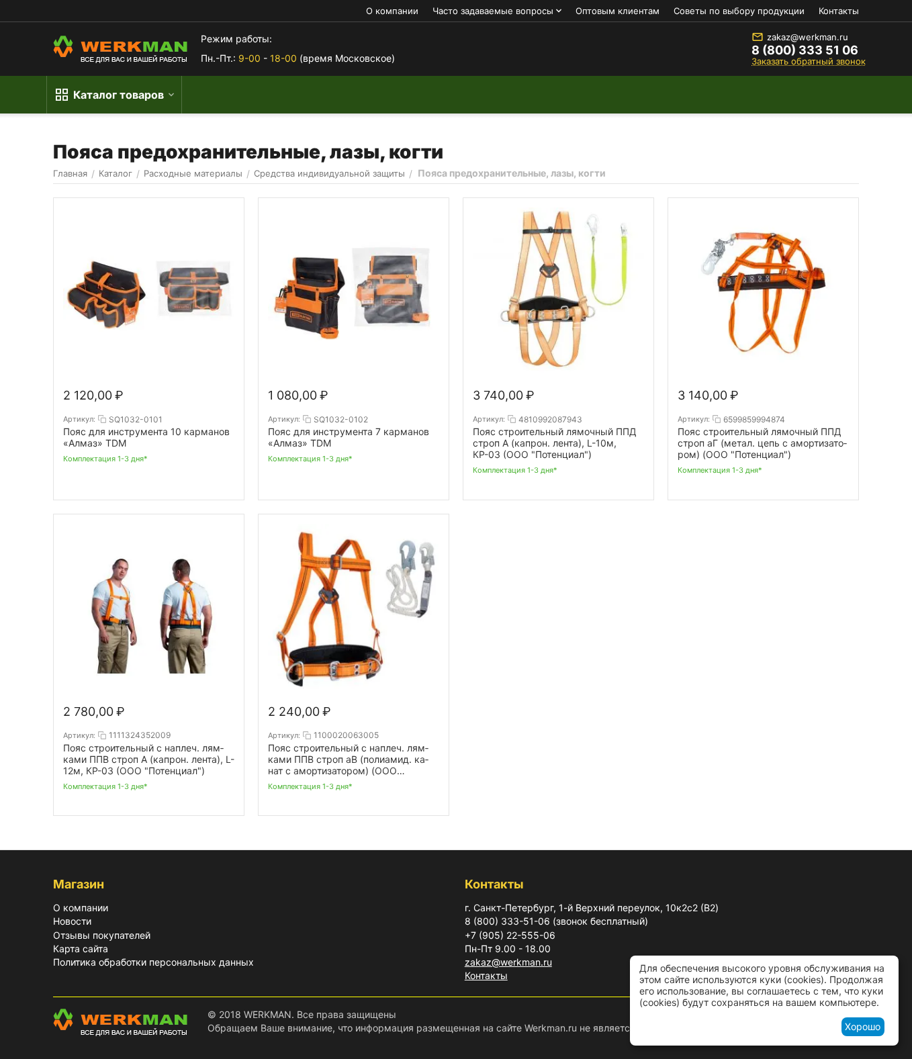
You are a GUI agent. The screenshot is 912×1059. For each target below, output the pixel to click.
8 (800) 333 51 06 (804, 50)
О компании (392, 10)
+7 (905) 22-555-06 (510, 935)
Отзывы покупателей (101, 935)
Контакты (839, 10)
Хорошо (862, 1026)
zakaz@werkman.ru (807, 37)
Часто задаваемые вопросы (492, 10)
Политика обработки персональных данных (153, 962)
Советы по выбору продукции (739, 10)
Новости (72, 921)
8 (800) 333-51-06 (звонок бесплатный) (556, 921)
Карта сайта (80, 948)
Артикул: (79, 419)
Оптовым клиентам (617, 10)
